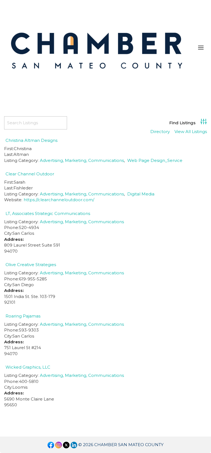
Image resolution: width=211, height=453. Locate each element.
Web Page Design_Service (154, 160)
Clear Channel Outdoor (29, 173)
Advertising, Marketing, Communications (82, 160)
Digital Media (140, 194)
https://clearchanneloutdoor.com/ (59, 199)
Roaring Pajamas (22, 316)
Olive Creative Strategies (30, 264)
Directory (160, 131)
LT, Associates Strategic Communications (47, 213)
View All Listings (190, 131)
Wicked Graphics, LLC (27, 367)
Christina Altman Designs (31, 140)
